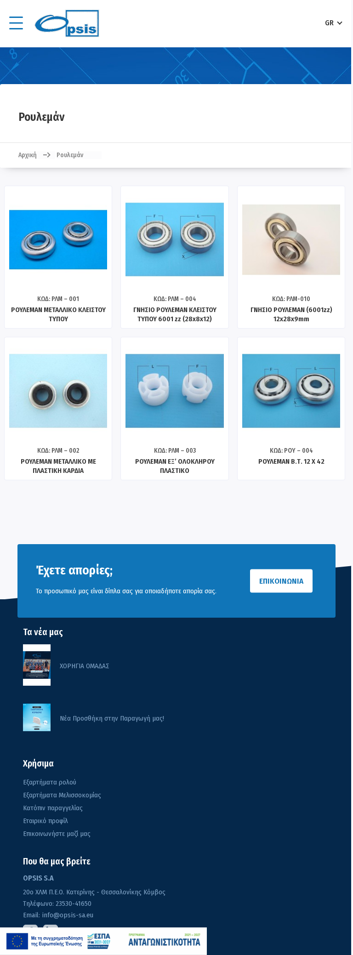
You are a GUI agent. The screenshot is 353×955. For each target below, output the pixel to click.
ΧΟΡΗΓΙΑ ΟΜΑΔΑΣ (84, 666)
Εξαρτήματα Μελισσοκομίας (62, 795)
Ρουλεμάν (70, 155)
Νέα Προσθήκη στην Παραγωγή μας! (112, 718)
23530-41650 (72, 903)
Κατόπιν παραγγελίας (53, 808)
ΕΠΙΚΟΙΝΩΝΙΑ (281, 581)
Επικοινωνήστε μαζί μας (57, 834)
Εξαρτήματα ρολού (49, 782)
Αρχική (27, 155)
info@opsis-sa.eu (66, 915)
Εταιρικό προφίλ (45, 821)
